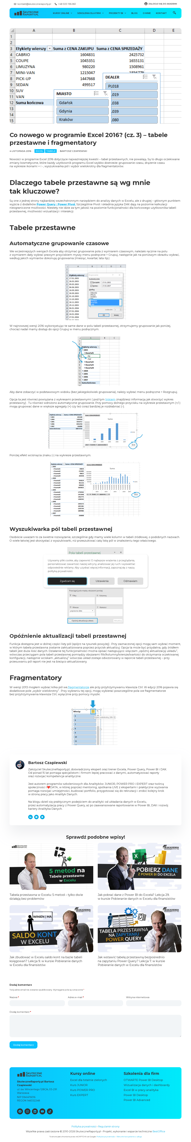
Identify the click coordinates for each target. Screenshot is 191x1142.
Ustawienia (102, 581)
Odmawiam (130, 581)
